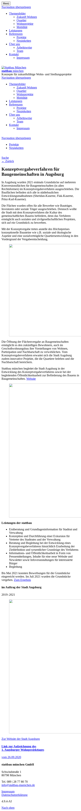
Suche (5, 157)
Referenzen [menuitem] (16, 33)
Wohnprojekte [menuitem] (25, 23)
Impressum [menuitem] (23, 57)
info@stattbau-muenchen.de (18, 785)
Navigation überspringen (16, 7)
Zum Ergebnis (22, 579)
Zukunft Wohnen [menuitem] (27, 16)
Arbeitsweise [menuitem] (24, 47)
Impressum (8, 791)
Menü (6, 3)
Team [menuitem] (20, 50)
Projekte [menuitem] (21, 37)
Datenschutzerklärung (15, 794)
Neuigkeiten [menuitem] (24, 40)
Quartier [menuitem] (21, 20)
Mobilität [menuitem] (22, 27)
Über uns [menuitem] (14, 44)
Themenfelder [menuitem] (17, 13)
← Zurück (8, 161)
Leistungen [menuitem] (15, 30)
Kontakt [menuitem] (14, 54)
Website (31, 378)
